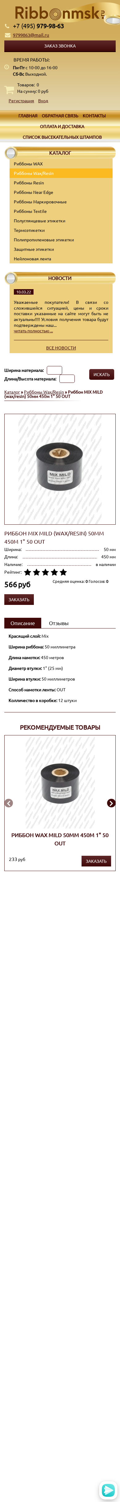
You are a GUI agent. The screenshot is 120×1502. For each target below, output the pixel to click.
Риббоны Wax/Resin (34, 173)
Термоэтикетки (29, 230)
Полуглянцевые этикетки (39, 220)
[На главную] (60, 13)
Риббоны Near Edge (33, 192)
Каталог (12, 391)
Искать (102, 374)
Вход (43, 100)
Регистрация (21, 100)
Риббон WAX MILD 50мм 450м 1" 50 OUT (60, 838)
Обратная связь (60, 115)
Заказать (96, 861)
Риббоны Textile (30, 211)
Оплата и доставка (62, 126)
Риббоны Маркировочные (40, 201)
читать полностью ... (33, 330)
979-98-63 (38, 25)
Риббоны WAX (28, 163)
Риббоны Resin (29, 182)
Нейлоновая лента (32, 258)
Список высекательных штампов (62, 137)
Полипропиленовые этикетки (44, 239)
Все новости (61, 347)
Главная (28, 115)
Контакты (94, 115)
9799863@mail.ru (31, 35)
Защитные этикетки (34, 249)
